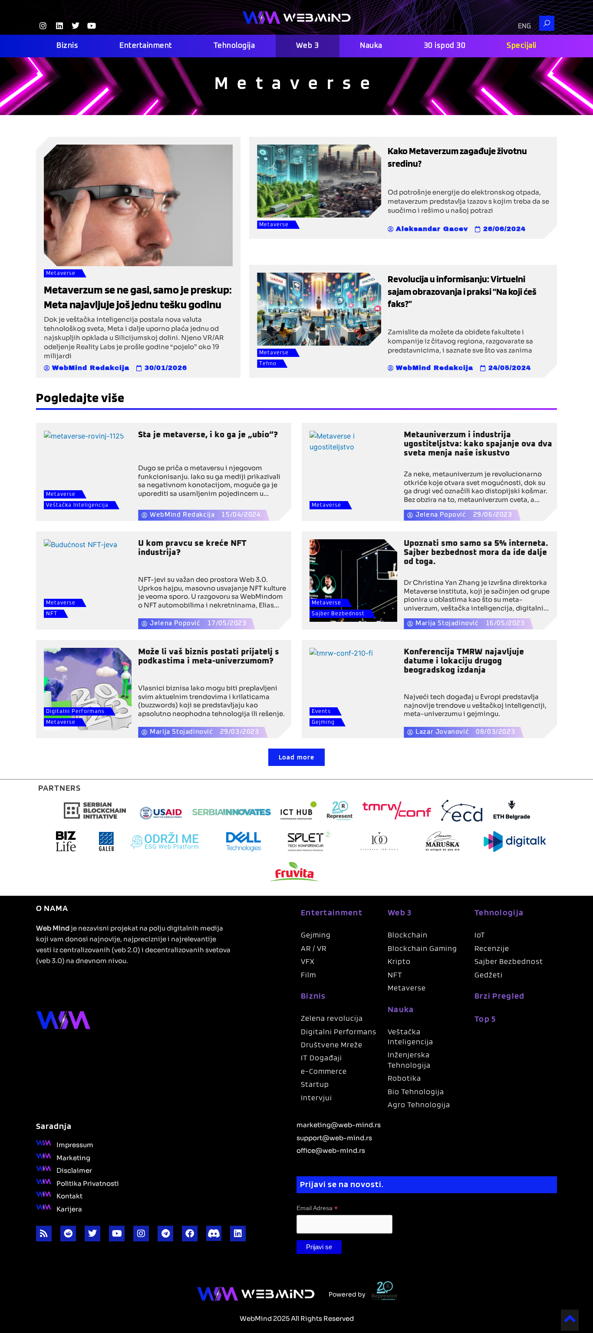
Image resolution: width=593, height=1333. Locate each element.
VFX (308, 961)
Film (308, 974)
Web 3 (307, 45)
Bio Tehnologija (416, 1091)
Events (321, 711)
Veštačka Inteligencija (77, 505)
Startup (315, 1084)
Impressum (74, 1144)
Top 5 (485, 1018)
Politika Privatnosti (87, 1183)
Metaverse (61, 273)
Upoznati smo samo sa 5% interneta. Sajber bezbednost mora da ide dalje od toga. (476, 552)
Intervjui (316, 1097)
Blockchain (408, 934)
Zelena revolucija (332, 1018)
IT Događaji (321, 1057)
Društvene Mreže (331, 1044)
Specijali (522, 45)
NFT (51, 614)
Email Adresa (317, 1208)
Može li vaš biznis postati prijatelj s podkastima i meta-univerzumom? (208, 656)
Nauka (371, 45)
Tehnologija (234, 45)
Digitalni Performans (75, 711)
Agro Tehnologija (419, 1104)
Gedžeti (488, 974)
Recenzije (491, 948)
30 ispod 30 (445, 45)
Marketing (73, 1157)
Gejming (323, 722)
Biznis (67, 45)
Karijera (69, 1208)
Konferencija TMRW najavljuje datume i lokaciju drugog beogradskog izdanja (464, 661)
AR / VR (313, 948)
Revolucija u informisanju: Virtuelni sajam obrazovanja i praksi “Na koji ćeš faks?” (462, 291)
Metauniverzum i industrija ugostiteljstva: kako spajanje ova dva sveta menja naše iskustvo (478, 444)
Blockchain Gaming (422, 948)
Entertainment (145, 45)
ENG (524, 26)
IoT (479, 934)
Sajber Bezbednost (338, 614)
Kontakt (69, 1195)
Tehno (268, 363)
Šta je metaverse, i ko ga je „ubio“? (208, 435)
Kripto (399, 961)
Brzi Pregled (499, 995)
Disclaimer (74, 1170)
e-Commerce (324, 1071)
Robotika (404, 1077)
